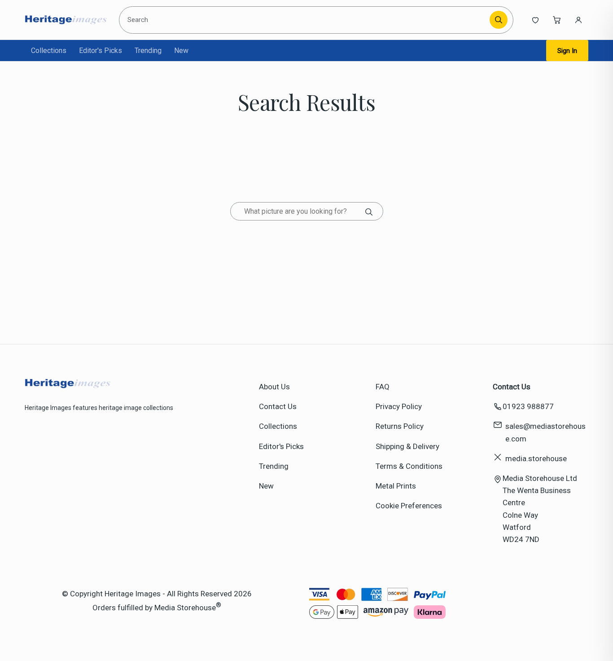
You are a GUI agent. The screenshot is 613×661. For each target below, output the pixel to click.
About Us (274, 386)
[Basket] (557, 20)
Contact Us (278, 406)
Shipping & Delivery (407, 446)
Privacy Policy (399, 406)
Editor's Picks (100, 50)
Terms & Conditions (409, 466)
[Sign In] (578, 20)
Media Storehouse (185, 607)
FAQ (383, 386)
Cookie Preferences (409, 505)
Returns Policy (400, 426)
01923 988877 (528, 406)
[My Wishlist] (535, 20)
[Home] (66, 20)
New (181, 50)
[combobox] (305, 20)
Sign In (567, 51)
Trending (148, 50)
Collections (48, 50)
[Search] (499, 20)
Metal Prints (396, 485)
